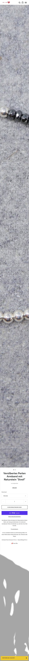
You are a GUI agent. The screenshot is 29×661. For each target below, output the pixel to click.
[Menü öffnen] (26, 2)
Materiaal (4, 492)
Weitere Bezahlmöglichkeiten (14, 516)
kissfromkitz (15, 483)
